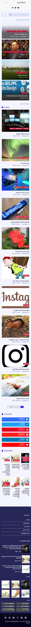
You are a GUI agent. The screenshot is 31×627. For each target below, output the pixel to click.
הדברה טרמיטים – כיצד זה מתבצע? (19, 340)
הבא (11, 407)
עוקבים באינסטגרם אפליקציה (20, 369)
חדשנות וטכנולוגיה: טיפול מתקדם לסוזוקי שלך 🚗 (25, 491)
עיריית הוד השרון (23, 75)
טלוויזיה (9, 31)
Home (27, 104)
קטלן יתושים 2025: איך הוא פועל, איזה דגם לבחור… (25, 467)
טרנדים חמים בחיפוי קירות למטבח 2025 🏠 (16, 467)
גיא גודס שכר (24, 55)
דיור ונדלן (16, 460)
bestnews (23, 36)
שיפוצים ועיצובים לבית (25, 459)
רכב (27, 484)
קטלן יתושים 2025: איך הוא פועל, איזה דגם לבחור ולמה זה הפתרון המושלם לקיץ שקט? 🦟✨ (11, 547)
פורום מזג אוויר (24, 163)
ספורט (7, 52)
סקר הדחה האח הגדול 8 (22, 251)
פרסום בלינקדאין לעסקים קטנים (20, 222)
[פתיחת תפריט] (6, 3)
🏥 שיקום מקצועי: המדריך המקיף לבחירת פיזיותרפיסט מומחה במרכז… (6, 470)
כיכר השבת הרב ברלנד (21, 34)
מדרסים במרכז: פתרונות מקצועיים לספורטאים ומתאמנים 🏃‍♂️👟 (16, 493)
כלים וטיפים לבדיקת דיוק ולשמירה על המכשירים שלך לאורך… (6, 491)
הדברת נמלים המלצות (22, 398)
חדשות (14, 31)
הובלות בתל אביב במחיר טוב (21, 281)
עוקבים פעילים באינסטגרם (21, 310)
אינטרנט (24, 31)
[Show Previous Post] (7, 15)
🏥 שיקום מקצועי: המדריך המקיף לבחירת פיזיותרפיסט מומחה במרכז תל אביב (11, 567)
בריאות (7, 460)
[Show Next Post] (4, 15)
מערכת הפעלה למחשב (22, 134)
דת (19, 31)
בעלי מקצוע (18, 128)
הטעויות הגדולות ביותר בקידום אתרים (17, 96)
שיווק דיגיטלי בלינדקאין (22, 193)
